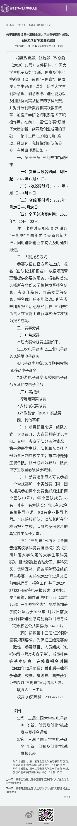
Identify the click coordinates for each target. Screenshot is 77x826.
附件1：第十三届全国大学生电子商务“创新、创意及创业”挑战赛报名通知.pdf (41, 763)
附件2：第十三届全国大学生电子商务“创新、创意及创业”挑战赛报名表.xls (41, 770)
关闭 (67, 797)
